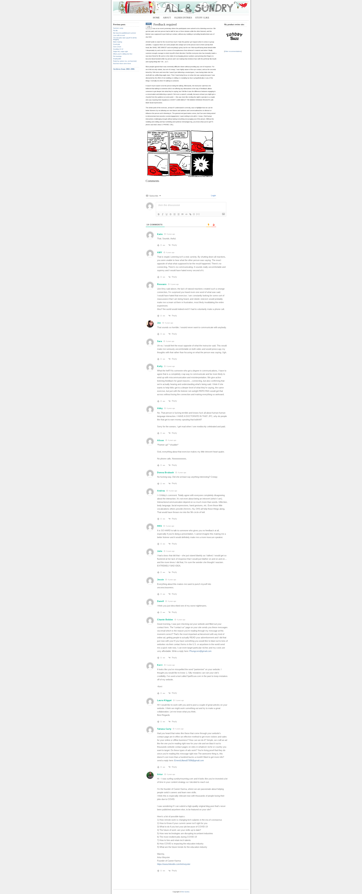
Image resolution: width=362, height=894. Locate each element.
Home (156, 17)
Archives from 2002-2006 (123, 69)
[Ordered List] (174, 214)
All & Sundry (185, 892)
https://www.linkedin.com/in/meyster (173, 864)
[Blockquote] (182, 214)
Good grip (116, 44)
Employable (117, 59)
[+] (198, 214)
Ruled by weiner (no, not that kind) (125, 61)
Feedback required (165, 24)
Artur (160, 774)
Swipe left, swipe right (120, 51)
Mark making (117, 42)
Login (213, 195)
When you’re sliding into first (122, 54)
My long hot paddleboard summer (124, 33)
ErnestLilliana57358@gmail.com (189, 760)
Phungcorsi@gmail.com (200, 651)
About (167, 17)
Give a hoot (117, 47)
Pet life (115, 30)
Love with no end (119, 35)
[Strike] (171, 214)
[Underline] (167, 214)
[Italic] (163, 214)
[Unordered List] (178, 214)
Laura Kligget (164, 700)
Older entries (183, 17)
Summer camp (118, 28)
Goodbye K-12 (118, 49)
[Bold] (159, 214)
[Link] (190, 214)
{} (194, 214)
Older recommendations (233, 51)
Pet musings (117, 56)
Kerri (160, 665)
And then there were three (122, 63)
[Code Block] (186, 214)
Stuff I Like (202, 17)
